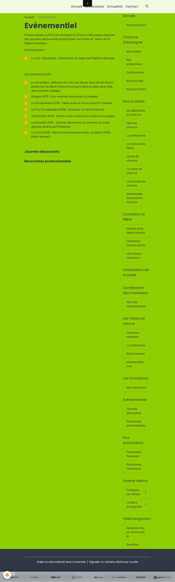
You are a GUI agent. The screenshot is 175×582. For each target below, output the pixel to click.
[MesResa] (55, 577)
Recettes (132, 544)
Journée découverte (41, 151)
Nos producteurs (134, 62)
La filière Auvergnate (136, 504)
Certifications (135, 72)
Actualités (115, 6)
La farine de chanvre (134, 171)
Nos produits (94, 6)
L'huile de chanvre (132, 158)
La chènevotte (135, 135)
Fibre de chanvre (131, 125)
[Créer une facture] (98, 577)
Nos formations (136, 387)
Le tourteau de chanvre (136, 183)
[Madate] (34, 577)
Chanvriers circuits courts (135, 243)
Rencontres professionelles (47, 161)
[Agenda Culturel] (162, 577)
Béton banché (135, 353)
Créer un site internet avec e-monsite (61, 562)
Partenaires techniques (133, 466)
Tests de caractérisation (136, 304)
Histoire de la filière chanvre (135, 230)
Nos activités (134, 80)
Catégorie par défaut (136, 492)
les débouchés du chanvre (135, 112)
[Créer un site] (12, 577)
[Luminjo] (141, 577)
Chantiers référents (132, 335)
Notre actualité (136, 25)
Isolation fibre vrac (135, 364)
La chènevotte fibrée (135, 146)
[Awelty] (77, 577)
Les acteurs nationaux (134, 255)
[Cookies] (7, 575)
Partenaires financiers (133, 454)
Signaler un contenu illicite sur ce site (113, 562)
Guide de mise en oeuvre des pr (135, 532)
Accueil (76, 6)
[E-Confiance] (119, 577)
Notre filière (133, 51)
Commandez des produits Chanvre (134, 198)
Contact (132, 6)
